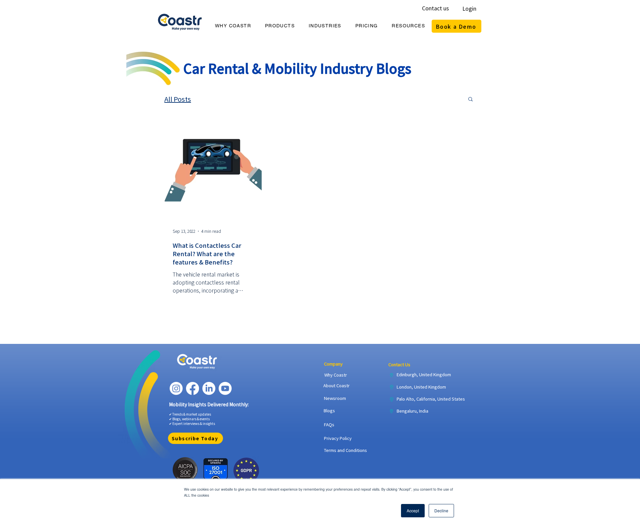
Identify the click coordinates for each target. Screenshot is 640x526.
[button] (233, 26)
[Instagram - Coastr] (176, 388)
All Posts (177, 99)
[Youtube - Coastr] (225, 388)
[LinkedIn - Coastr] (208, 388)
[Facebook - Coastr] (192, 388)
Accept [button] (413, 510)
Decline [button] (441, 510)
